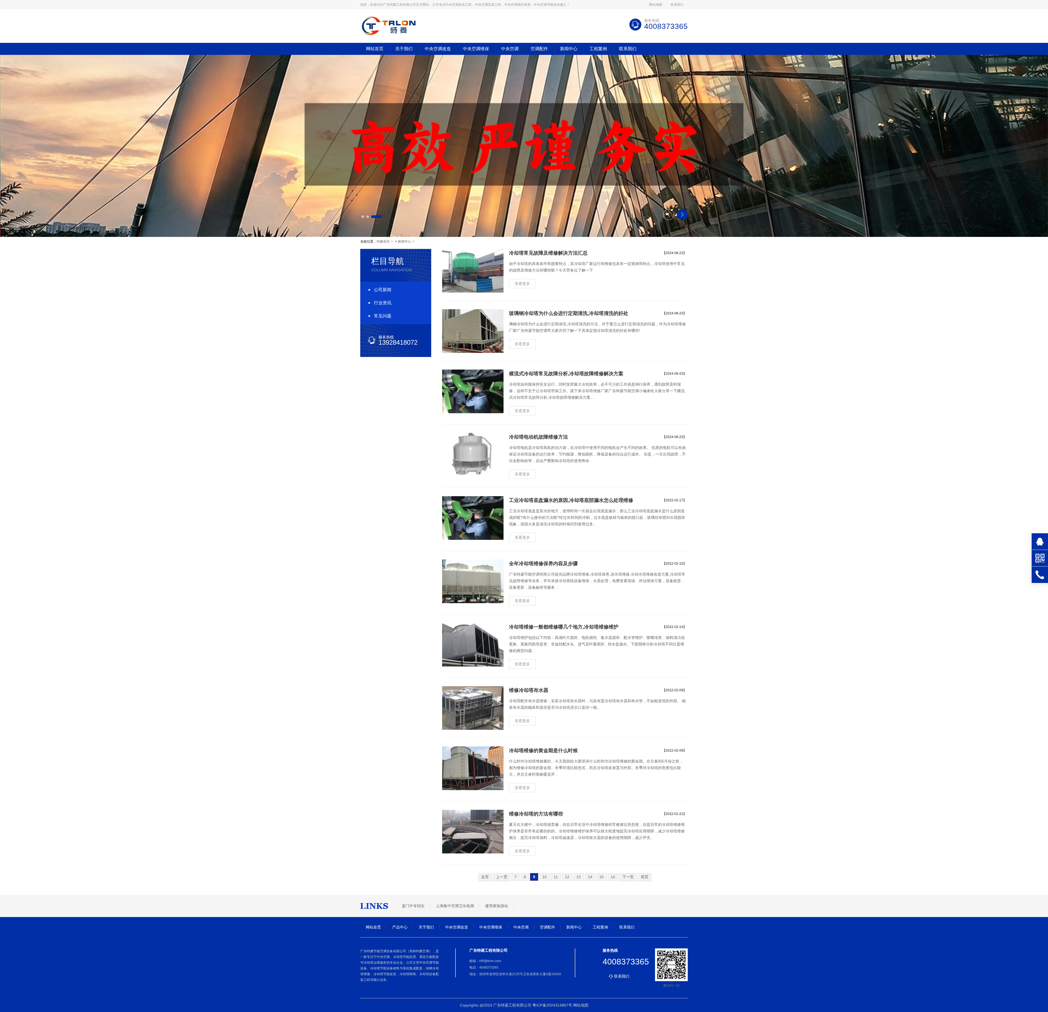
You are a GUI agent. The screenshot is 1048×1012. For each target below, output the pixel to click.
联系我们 (677, 5)
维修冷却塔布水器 (528, 690)
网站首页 (374, 49)
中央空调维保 (476, 49)
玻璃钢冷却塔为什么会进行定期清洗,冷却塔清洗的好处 (568, 313)
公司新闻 (382, 289)
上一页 (501, 877)
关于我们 (404, 49)
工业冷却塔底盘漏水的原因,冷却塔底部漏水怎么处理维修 (571, 500)
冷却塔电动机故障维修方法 (538, 437)
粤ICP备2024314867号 (552, 1005)
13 (578, 877)
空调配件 (539, 49)
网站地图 (655, 5)
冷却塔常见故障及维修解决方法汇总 (548, 253)
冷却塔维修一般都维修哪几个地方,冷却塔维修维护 (563, 627)
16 (613, 877)
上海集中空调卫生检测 (455, 906)
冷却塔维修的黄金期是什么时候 (543, 750)
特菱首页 (383, 241)
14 (590, 877)
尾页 (644, 877)
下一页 (628, 877)
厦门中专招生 (413, 906)
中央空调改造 (438, 49)
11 (556, 877)
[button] (366, 216)
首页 (485, 877)
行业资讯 (382, 302)
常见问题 (382, 316)
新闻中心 (568, 49)
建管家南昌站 (496, 906)
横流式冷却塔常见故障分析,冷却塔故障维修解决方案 (566, 373)
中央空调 (510, 49)
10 (544, 877)
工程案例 (598, 49)
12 (567, 877)
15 (601, 877)
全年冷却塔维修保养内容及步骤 (543, 563)
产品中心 (399, 927)
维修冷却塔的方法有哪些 (536, 814)
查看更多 (522, 283)
